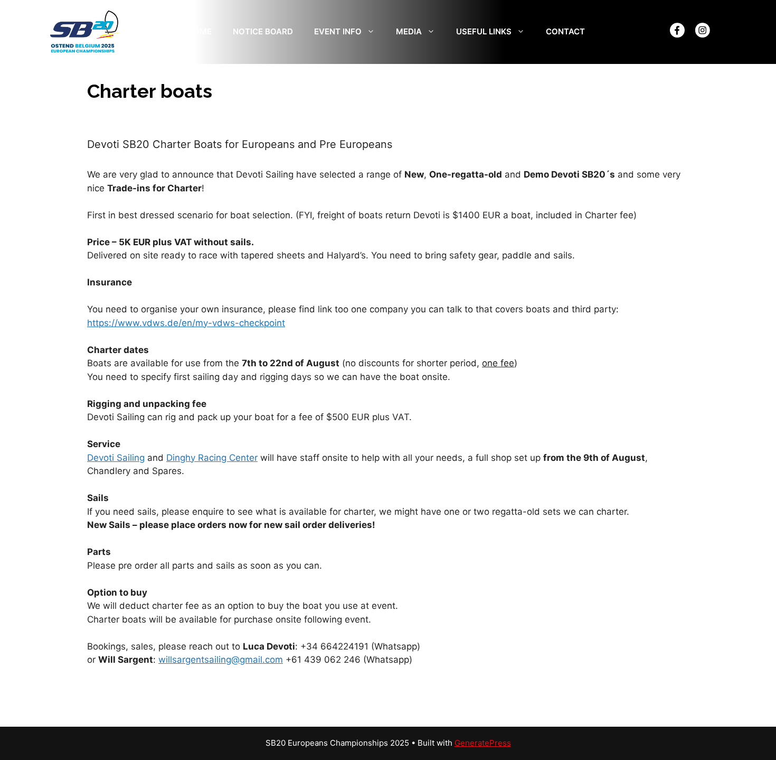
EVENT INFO (338, 31)
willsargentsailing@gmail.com (220, 659)
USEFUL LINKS (484, 31)
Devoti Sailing (116, 457)
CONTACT (565, 31)
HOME (199, 31)
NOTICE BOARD (263, 31)
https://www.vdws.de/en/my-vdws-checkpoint (186, 323)
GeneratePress (483, 743)
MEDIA (409, 31)
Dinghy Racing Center (212, 457)
